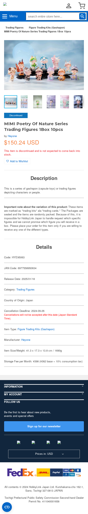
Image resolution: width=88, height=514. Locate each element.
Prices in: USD (44, 453)
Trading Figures (15, 27)
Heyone (12, 136)
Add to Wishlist (19, 161)
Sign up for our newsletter (44, 426)
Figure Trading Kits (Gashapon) (47, 27)
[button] (76, 42)
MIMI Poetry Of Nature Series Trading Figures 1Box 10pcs (37, 31)
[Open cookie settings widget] (7, 507)
